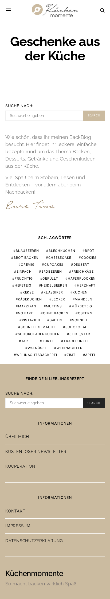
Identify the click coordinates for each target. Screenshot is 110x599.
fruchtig (24, 278)
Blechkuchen (62, 251)
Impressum (17, 525)
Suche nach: (19, 105)
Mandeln (83, 299)
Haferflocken (82, 278)
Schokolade (77, 327)
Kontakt (15, 511)
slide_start (80, 334)
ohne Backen (55, 313)
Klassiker (53, 292)
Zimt (71, 355)
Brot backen (26, 258)
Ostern (85, 313)
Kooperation (20, 466)
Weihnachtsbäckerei (36, 355)
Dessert (81, 265)
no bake (25, 313)
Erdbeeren (51, 271)
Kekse (28, 292)
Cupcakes (54, 265)
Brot (90, 251)
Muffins (54, 306)
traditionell (76, 341)
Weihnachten (69, 348)
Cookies (89, 258)
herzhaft (86, 285)
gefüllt (50, 278)
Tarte (27, 341)
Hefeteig (23, 285)
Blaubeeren (27, 251)
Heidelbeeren (54, 285)
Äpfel (90, 355)
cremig (28, 265)
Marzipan (27, 306)
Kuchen (80, 292)
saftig (56, 320)
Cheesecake (60, 258)
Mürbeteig (82, 306)
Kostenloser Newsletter (35, 451)
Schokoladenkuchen (39, 334)
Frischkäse (83, 271)
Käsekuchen (30, 299)
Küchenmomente (34, 573)
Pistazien (31, 320)
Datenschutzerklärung (34, 540)
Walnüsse (37, 348)
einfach (24, 271)
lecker (58, 299)
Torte (48, 341)
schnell (80, 320)
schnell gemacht (38, 327)
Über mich (17, 436)
